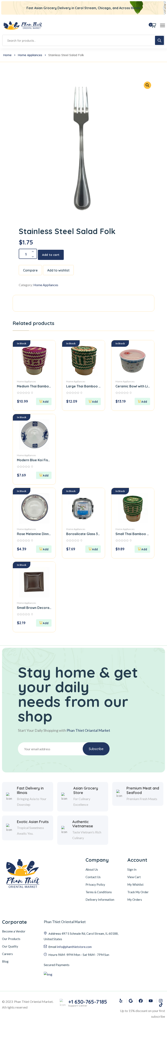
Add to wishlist (58, 270)
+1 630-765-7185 (87, 1001)
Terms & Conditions (99, 892)
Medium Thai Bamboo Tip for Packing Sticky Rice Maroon (34, 386)
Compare (30, 270)
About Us (92, 869)
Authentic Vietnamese (82, 824)
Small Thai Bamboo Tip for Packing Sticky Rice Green (132, 534)
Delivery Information (100, 899)
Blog (5, 961)
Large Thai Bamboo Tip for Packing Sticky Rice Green (83, 386)
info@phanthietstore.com (74, 947)
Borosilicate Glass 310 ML (83, 534)
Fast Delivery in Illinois (30, 790)
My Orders (134, 899)
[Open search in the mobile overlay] (83, 40)
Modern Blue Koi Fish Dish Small (34, 460)
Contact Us (93, 877)
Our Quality (10, 946)
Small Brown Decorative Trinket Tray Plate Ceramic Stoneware (34, 608)
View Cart (134, 877)
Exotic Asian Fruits (33, 822)
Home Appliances (30, 55)
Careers (7, 954)
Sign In (131, 869)
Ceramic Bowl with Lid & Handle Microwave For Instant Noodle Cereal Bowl (132, 386)
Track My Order (138, 892)
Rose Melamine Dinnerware (34, 534)
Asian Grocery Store (85, 790)
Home (7, 55)
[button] (147, 85)
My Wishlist (135, 884)
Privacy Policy (95, 884)
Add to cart (50, 255)
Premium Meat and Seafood (142, 790)
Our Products (11, 939)
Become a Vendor (13, 931)
